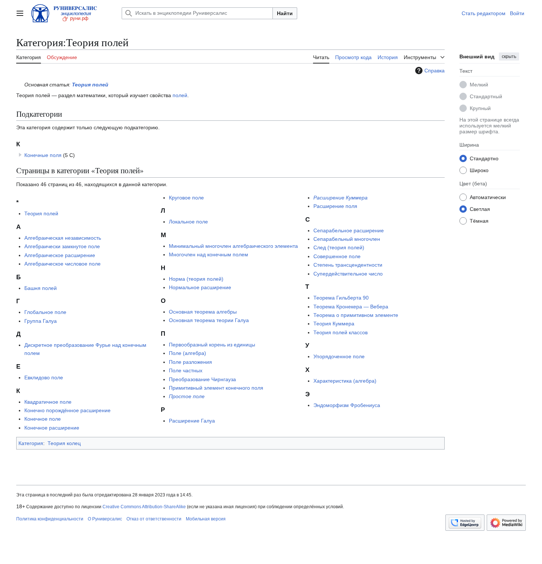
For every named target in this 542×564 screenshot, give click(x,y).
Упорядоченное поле (339, 356)
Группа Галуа (40, 321)
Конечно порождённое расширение (67, 410)
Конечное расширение (51, 428)
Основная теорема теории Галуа (209, 320)
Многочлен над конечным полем (208, 254)
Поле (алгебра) (187, 353)
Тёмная (479, 220)
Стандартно (484, 158)
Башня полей (40, 288)
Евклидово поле (43, 377)
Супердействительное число (348, 274)
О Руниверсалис (105, 519)
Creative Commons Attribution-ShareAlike (144, 506)
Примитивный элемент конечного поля (216, 388)
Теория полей (90, 85)
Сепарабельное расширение (348, 230)
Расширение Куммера (340, 198)
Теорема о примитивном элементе (355, 315)
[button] (20, 13)
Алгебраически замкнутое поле (62, 246)
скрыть (509, 56)
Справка (434, 71)
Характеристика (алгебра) (344, 381)
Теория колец (64, 443)
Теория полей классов (340, 332)
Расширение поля (335, 206)
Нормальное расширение (200, 287)
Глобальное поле (45, 312)
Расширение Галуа (192, 421)
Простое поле (187, 396)
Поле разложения (190, 362)
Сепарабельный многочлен (346, 239)
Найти (285, 13)
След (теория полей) (338, 247)
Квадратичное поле (48, 402)
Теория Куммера (333, 324)
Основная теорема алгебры (203, 312)
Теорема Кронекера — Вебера (350, 307)
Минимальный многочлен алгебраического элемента (233, 246)
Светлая (480, 209)
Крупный (480, 108)
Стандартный (486, 96)
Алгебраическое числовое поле (62, 264)
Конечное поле (42, 419)
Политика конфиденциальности (49, 519)
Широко (479, 170)
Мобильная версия (206, 519)
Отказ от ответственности (153, 519)
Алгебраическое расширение (59, 255)
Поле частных (185, 370)
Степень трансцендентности (347, 265)
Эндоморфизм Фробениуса (346, 405)
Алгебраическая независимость (62, 238)
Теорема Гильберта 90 (341, 298)
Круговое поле (186, 198)
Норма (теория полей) (196, 279)
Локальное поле (188, 222)
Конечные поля (43, 155)
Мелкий (479, 84)
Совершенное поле (337, 256)
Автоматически (488, 197)
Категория (30, 443)
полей (180, 95)
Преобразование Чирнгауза (202, 379)
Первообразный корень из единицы (212, 345)
